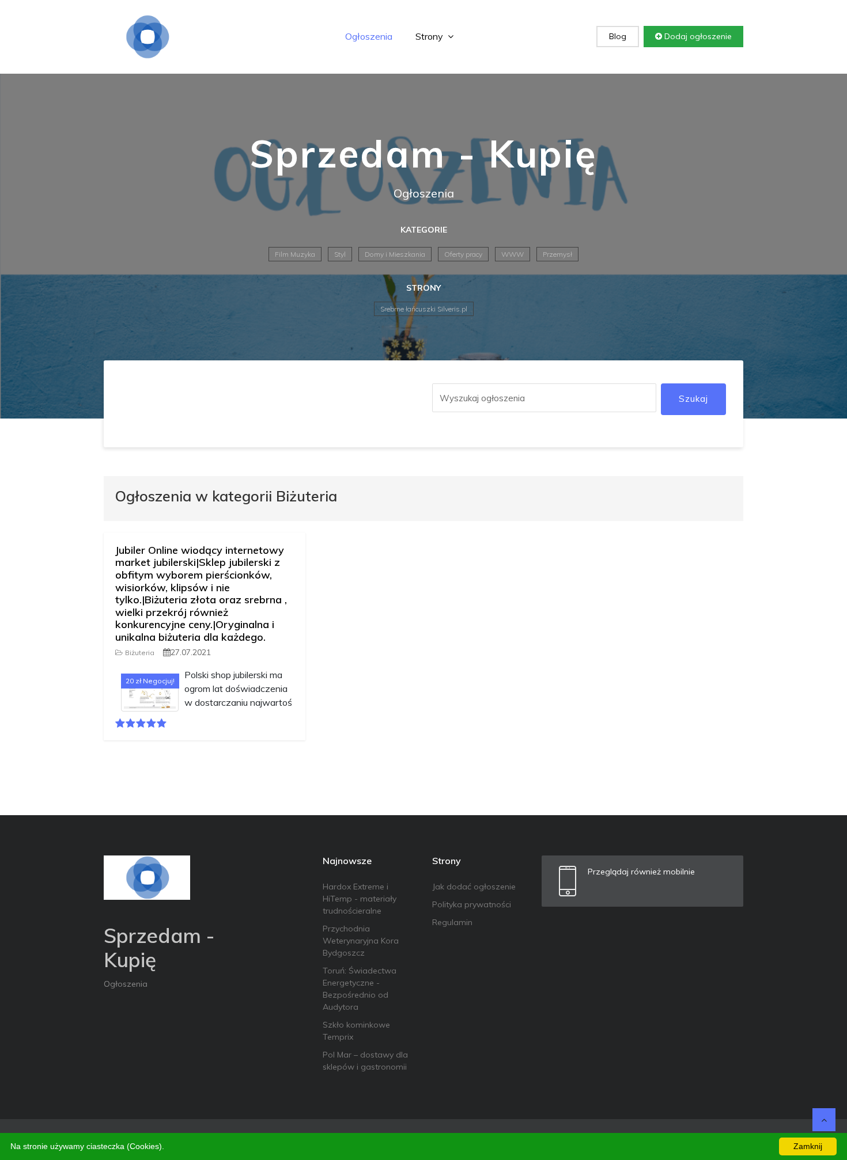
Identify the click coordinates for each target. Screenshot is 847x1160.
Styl (340, 254)
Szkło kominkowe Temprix (356, 1031)
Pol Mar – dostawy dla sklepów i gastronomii (365, 1060)
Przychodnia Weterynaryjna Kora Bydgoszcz (361, 940)
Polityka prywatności (471, 904)
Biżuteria (139, 652)
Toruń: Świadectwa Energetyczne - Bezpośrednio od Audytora (359, 988)
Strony (430, 36)
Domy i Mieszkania (395, 254)
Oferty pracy (463, 254)
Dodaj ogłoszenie (697, 36)
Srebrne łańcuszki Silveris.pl (423, 309)
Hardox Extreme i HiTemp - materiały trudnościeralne (359, 898)
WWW (512, 254)
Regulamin (452, 922)
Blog (617, 36)
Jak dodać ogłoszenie (474, 886)
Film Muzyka (295, 254)
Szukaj (693, 398)
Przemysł (557, 254)
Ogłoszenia (368, 36)
